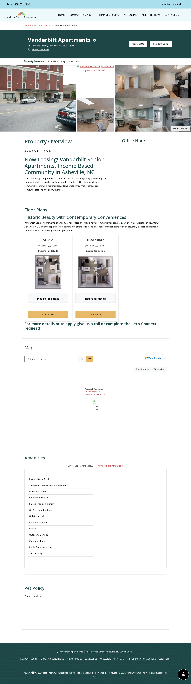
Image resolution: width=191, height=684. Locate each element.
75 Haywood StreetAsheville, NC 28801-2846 (95, 393)
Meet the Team (151, 14)
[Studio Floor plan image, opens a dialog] (48, 272)
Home (61, 14)
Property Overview (34, 61)
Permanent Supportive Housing (117, 14)
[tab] (80, 466)
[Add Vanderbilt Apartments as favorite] (94, 40)
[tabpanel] (95, 518)
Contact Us (171, 14)
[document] (95, 406)
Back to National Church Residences (149, 658)
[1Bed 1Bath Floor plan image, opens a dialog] (95, 272)
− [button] (28, 380)
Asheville (45, 25)
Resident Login (170, 4)
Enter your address (37, 359)
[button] (38, 98)
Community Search (81, 14)
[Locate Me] (82, 359)
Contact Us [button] (55, 314)
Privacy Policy (74, 658)
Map (63, 61)
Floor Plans (52, 61)
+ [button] (28, 376)
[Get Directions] (89, 359)
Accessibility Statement (113, 658)
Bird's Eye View (143, 369)
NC (35, 25)
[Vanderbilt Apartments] (95, 406)
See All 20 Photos (180, 128)
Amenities (73, 61)
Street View (160, 369)
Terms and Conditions (51, 658)
